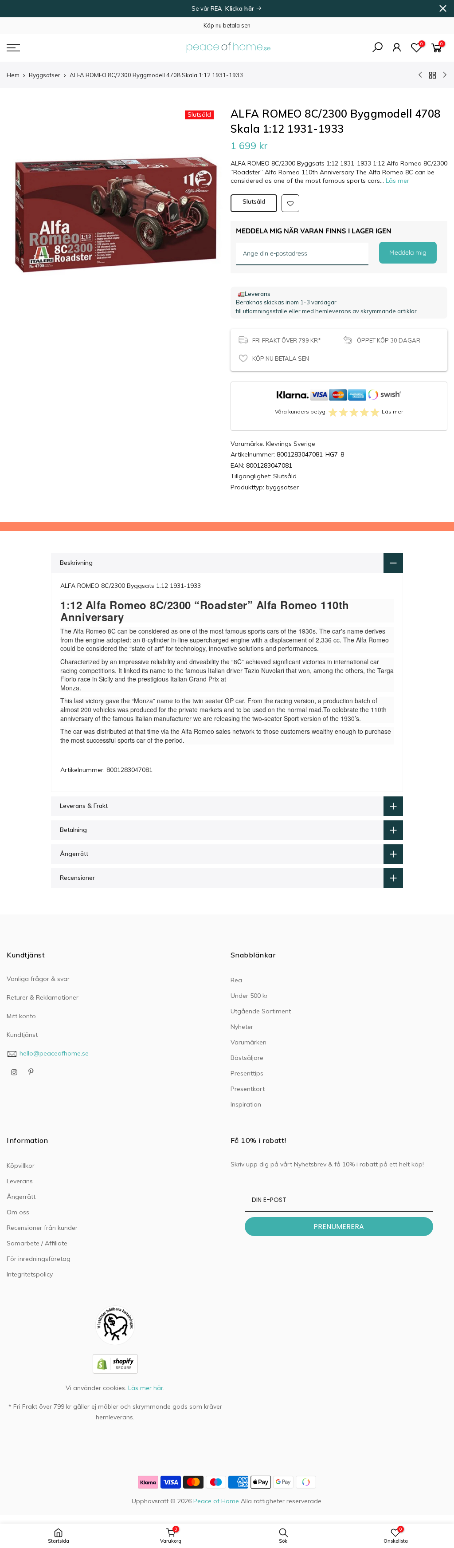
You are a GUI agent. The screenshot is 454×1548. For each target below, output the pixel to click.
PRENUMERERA (338, 1226)
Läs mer (396, 181)
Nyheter (242, 1027)
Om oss (18, 1212)
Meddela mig (408, 252)
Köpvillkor (21, 1166)
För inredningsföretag (38, 1259)
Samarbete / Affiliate (37, 1243)
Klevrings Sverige (290, 444)
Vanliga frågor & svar (38, 979)
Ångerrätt (21, 1197)
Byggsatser (44, 75)
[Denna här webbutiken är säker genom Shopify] (115, 1363)
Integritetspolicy (30, 1274)
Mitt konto (21, 1016)
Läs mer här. (146, 1388)
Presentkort (248, 1089)
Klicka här (240, 8)
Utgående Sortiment (261, 1011)
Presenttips (247, 1073)
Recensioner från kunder (42, 1228)
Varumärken (248, 1042)
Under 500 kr (249, 996)
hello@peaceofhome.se (54, 1053)
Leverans (20, 1181)
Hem (13, 75)
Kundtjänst (22, 1035)
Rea (236, 980)
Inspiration (246, 1104)
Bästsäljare (247, 1058)
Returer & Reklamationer (42, 997)
